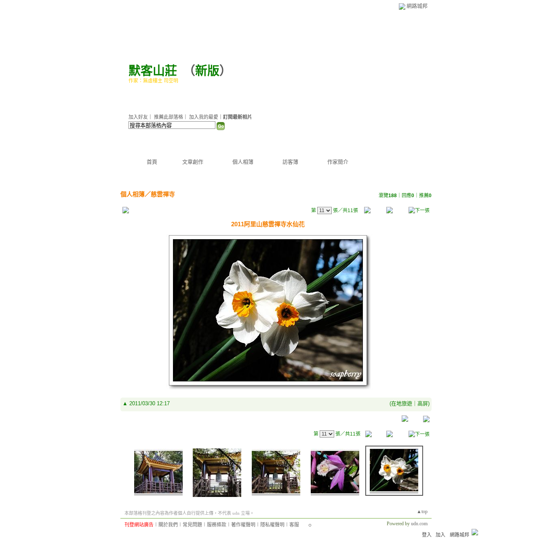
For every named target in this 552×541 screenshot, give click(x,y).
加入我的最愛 (203, 117)
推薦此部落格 (168, 117)
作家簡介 (337, 162)
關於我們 (168, 525)
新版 (207, 70)
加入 (440, 535)
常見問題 (192, 525)
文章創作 (192, 162)
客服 (294, 525)
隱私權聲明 (272, 525)
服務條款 (216, 525)
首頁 (152, 162)
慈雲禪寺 (163, 194)
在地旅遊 (401, 403)
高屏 (422, 403)
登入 (427, 535)
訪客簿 (290, 162)
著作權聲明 (243, 525)
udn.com (419, 523)
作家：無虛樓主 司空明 (153, 81)
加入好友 (138, 117)
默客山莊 (153, 70)
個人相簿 (242, 162)
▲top (422, 511)
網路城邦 (417, 6)
